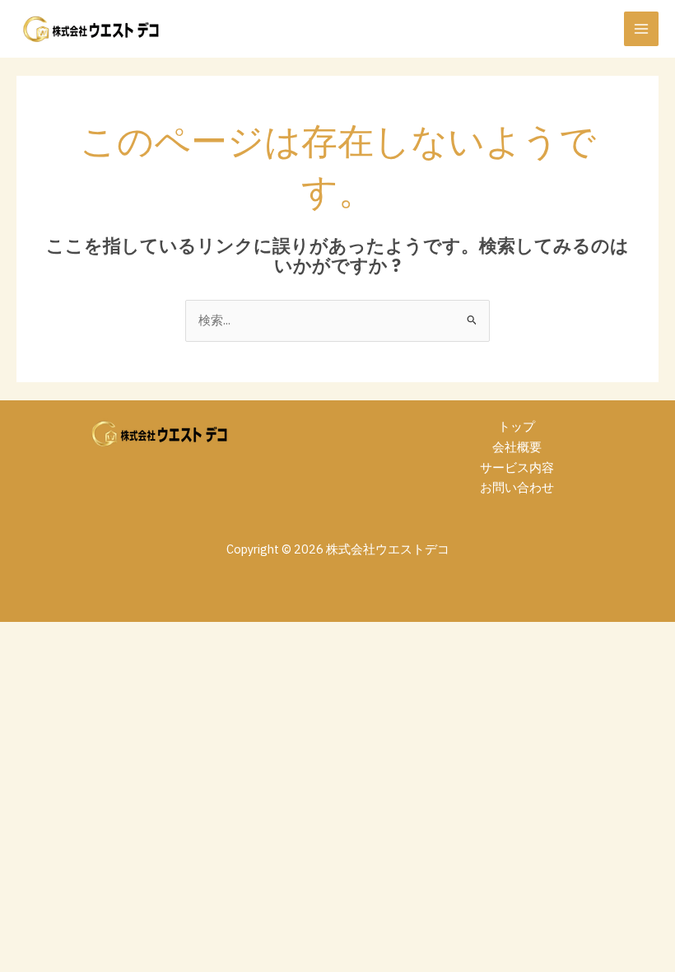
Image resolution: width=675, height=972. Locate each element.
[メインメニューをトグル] (641, 29)
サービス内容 (517, 467)
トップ (516, 426)
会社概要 (517, 447)
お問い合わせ (517, 487)
